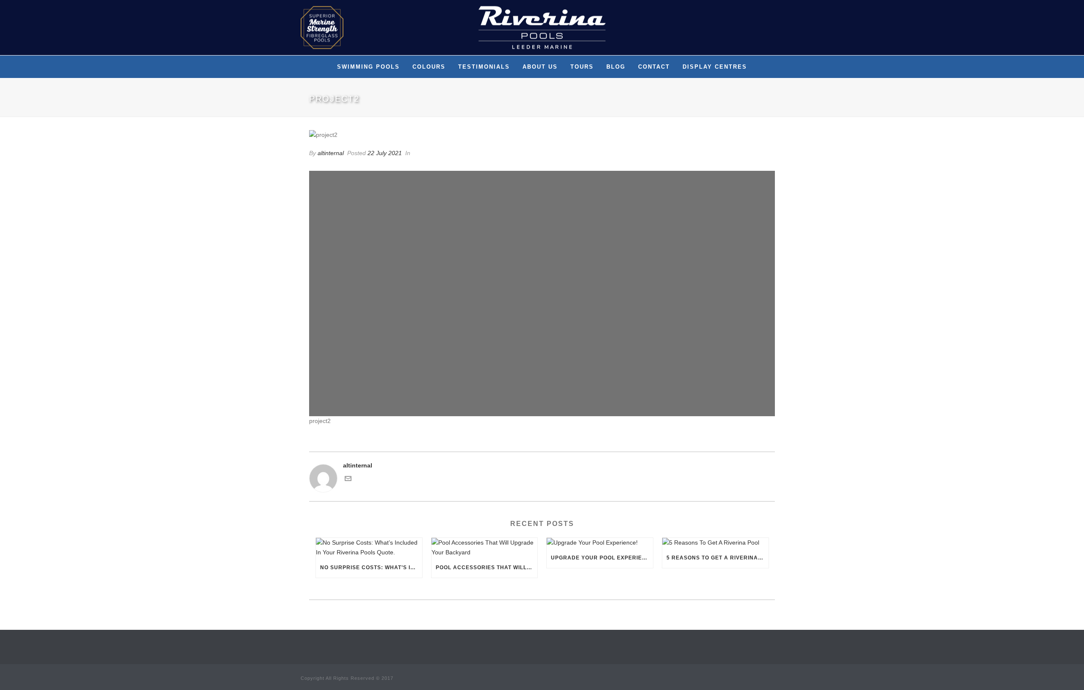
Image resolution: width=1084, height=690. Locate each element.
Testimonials (484, 67)
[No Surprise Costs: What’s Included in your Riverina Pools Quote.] (369, 547)
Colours (428, 67)
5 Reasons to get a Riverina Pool (717, 558)
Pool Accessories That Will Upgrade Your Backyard (487, 567)
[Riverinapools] (542, 27)
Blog (615, 67)
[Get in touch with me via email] (348, 479)
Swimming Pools (368, 67)
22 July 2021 (385, 153)
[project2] (542, 135)
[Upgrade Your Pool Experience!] (600, 543)
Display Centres (715, 67)
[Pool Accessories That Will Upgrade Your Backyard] (484, 547)
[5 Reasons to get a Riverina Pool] (715, 543)
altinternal (331, 153)
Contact (654, 67)
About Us (540, 67)
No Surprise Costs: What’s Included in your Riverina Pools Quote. (371, 567)
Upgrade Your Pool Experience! (602, 558)
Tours (582, 67)
